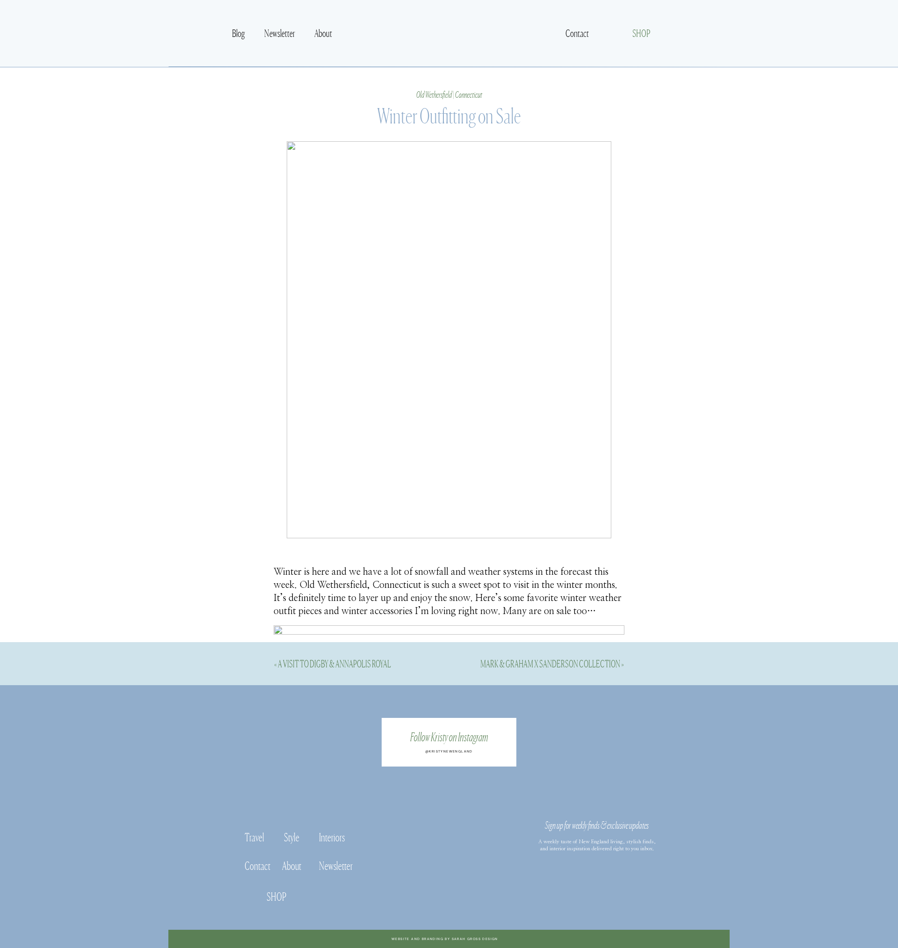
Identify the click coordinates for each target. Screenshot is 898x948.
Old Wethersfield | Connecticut (449, 94)
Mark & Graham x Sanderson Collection (550, 663)
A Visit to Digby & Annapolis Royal (334, 663)
